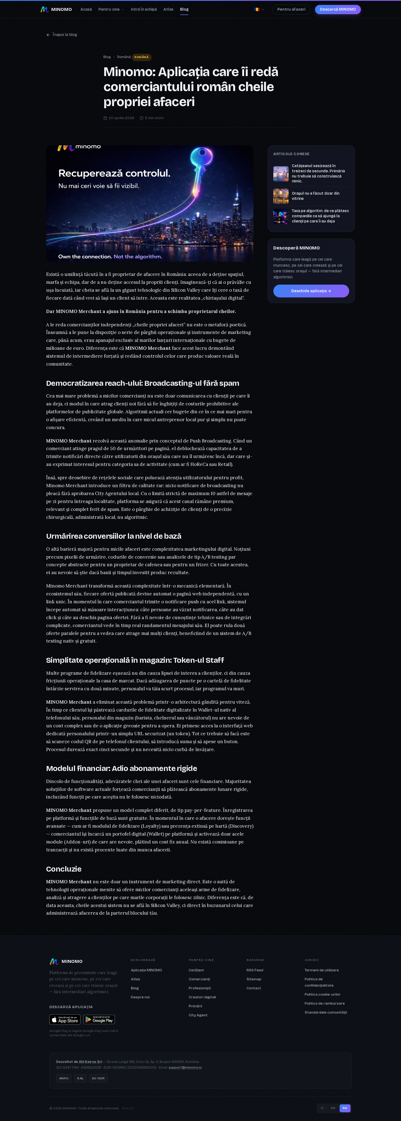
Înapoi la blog (65, 34)
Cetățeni (196, 970)
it (322, 1108)
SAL (80, 1078)
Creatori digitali (202, 997)
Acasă (86, 9)
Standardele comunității (326, 1012)
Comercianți (199, 979)
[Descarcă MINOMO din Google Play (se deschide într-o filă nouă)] (99, 1019)
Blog (184, 9)
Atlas (168, 9)
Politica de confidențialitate (319, 982)
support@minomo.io (185, 1067)
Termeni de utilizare (322, 970)
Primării (195, 1006)
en (333, 1108)
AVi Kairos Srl (90, 1062)
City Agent (198, 1015)
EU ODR (98, 1078)
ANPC (63, 1078)
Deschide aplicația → (311, 291)
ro (345, 1108)
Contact (254, 988)
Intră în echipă (144, 9)
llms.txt (127, 1108)
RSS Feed (255, 970)
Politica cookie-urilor (323, 994)
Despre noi (140, 997)
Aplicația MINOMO (146, 970)
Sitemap (254, 979)
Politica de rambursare (325, 1003)
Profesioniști (200, 988)
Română (124, 57)
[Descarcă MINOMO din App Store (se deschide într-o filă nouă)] (64, 1019)
